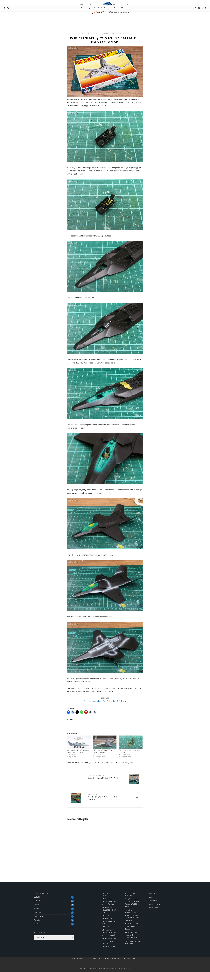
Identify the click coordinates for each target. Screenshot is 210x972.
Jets (94, 763)
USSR (131, 763)
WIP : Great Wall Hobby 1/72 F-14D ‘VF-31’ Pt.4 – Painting (109, 901)
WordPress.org (154, 907)
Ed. (89, 34)
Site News (37, 924)
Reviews (36, 905)
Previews (37, 908)
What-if (114, 763)
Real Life (37, 920)
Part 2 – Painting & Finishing (114, 701)
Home (83, 8)
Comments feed (154, 904)
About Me (125, 8)
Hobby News (38, 912)
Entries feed (153, 900)
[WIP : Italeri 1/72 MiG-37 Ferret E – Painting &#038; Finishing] (105, 742)
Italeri (107, 763)
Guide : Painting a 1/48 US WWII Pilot (103, 777)
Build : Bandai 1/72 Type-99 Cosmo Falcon (131, 926)
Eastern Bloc (123, 763)
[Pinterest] (205, 8)
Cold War (100, 763)
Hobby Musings (39, 916)
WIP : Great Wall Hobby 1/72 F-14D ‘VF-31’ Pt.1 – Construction (109, 932)
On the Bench (103, 8)
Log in (151, 897)
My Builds (92, 8)
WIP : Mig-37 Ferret (79, 763)
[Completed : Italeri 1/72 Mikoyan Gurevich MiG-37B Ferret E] (79, 742)
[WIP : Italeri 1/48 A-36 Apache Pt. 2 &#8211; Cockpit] (131, 742)
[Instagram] (202, 8)
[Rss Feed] (195, 8)
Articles (115, 8)
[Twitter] (198, 8)
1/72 (90, 763)
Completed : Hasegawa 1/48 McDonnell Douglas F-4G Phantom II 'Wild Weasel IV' (132, 915)
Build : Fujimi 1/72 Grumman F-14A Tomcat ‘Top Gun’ (131, 935)
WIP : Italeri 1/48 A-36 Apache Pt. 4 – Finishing (103, 797)
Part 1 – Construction (93, 701)
